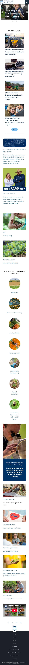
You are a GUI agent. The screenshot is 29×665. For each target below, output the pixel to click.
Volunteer (14, 646)
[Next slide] (27, 12)
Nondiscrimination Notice (14, 649)
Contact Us (14, 659)
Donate (14, 643)
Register (14, 640)
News (14, 634)
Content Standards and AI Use (14, 652)
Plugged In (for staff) (14, 656)
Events (14, 637)
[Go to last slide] (2, 12)
